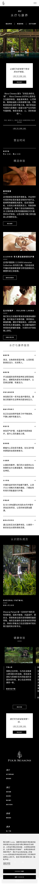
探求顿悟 (6, 443)
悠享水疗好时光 (8, 520)
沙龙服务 (6, 460)
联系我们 (19, 82)
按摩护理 (6, 372)
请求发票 (8, 792)
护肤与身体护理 (8, 392)
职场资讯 (8, 778)
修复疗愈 (6, 426)
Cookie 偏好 (19, 871)
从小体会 (6, 480)
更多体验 (19, 707)
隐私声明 (7, 864)
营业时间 (9, 24)
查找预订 (8, 796)
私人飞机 (8, 831)
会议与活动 (9, 804)
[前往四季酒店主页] (3, 3)
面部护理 (6, 355)
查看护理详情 (10, 337)
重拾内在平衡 (11, 689)
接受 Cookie (19, 877)
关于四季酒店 (10, 774)
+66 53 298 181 (19, 76)
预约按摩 (10, 223)
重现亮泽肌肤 (10, 277)
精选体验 (20, 24)
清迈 (19, 11)
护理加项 (6, 500)
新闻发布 (8, 818)
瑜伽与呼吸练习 (8, 409)
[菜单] (35, 3)
